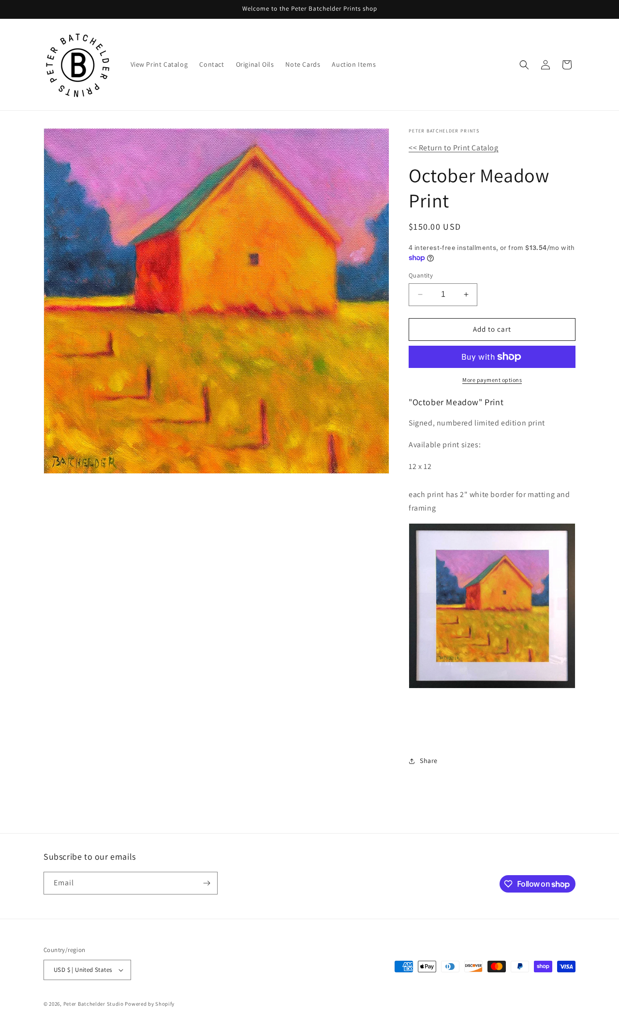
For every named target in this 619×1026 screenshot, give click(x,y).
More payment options (492, 379)
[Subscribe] (206, 883)
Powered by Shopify (150, 1003)
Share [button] (429, 760)
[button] (524, 64)
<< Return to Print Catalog (454, 148)
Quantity (421, 275)
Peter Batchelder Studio (93, 1003)
